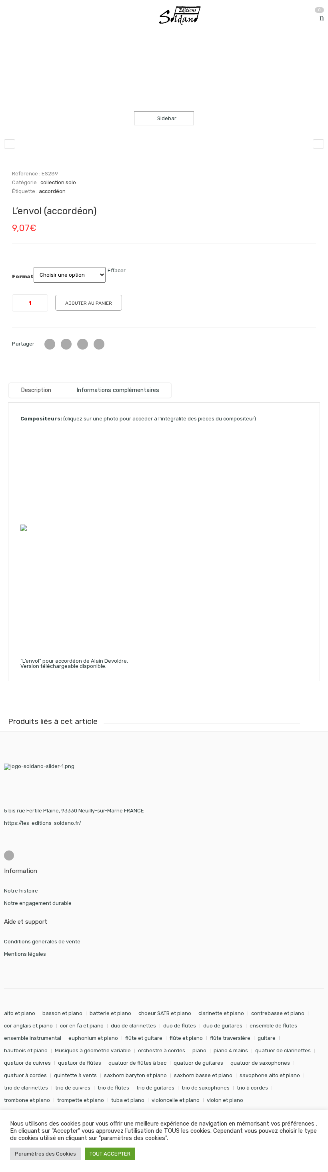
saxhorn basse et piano (203, 1075)
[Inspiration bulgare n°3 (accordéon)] (9, 144)
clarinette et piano (221, 1013)
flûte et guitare (143, 1038)
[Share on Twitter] (49, 344)
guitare (267, 1038)
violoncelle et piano (176, 1100)
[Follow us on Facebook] (9, 855)
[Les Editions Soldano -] (184, 16)
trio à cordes (252, 1088)
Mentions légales (25, 954)
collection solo (88, 55)
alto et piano (19, 1013)
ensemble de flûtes (273, 1026)
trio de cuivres (72, 1088)
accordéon (52, 191)
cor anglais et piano (28, 1026)
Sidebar (166, 118)
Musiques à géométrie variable (93, 1050)
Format (23, 276)
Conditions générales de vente (42, 942)
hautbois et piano (26, 1050)
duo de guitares (222, 1026)
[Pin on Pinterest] (99, 344)
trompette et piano (80, 1100)
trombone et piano (27, 1100)
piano (199, 1050)
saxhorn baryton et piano (135, 1075)
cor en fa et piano (82, 1026)
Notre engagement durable (38, 903)
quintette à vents (75, 1075)
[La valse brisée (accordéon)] (318, 144)
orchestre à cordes (161, 1050)
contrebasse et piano (277, 1013)
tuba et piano (127, 1100)
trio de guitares (155, 1088)
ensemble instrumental (32, 1038)
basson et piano (62, 1013)
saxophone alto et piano (270, 1075)
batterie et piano (110, 1013)
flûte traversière (230, 1038)
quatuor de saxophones (260, 1063)
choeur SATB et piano (164, 1013)
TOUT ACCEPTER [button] (110, 1154)
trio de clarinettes (26, 1088)
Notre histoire (21, 891)
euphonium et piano (93, 1038)
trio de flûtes (113, 1088)
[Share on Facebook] (66, 344)
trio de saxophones (206, 1088)
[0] (322, 17)
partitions (46, 55)
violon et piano (225, 1100)
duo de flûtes (179, 1026)
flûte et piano (186, 1038)
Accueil (13, 55)
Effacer (117, 270)
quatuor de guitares (198, 1063)
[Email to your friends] (82, 344)
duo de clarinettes (133, 1026)
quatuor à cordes (25, 1075)
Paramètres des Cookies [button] (45, 1154)
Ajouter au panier (88, 303)
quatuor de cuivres (27, 1063)
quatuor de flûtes (79, 1063)
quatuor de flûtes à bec (137, 1063)
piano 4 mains (231, 1050)
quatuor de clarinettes (283, 1050)
